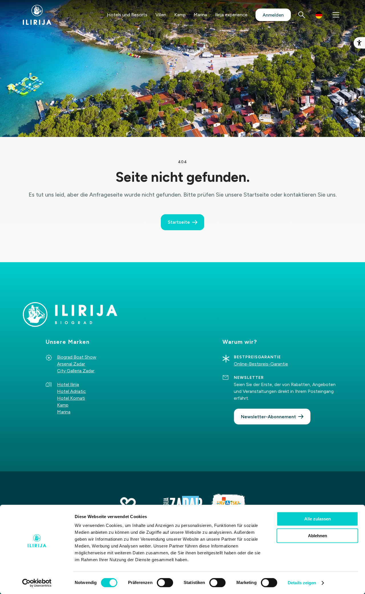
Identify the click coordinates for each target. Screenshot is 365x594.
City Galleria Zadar (75, 370)
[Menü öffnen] (336, 15)
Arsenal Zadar (71, 364)
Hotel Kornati (71, 398)
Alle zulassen (317, 518)
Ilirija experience (231, 14)
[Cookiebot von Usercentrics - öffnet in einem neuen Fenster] (37, 583)
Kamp (180, 14)
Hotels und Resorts (127, 14)
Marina (200, 14)
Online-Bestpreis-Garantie (261, 364)
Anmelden (273, 15)
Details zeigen (302, 582)
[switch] (165, 582)
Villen (160, 14)
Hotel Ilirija (68, 384)
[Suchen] (301, 15)
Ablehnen (317, 535)
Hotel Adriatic (71, 391)
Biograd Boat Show (76, 357)
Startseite (179, 222)
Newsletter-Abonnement (268, 416)
